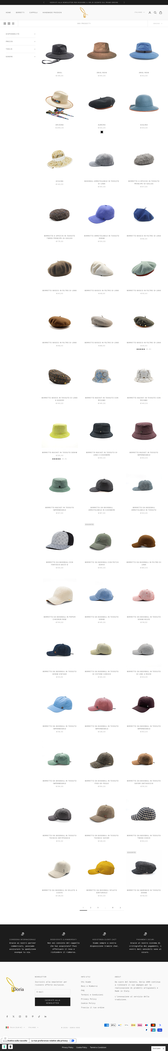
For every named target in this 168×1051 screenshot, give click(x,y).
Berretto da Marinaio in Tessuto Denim (144, 891)
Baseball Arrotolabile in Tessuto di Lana (101, 182)
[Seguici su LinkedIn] (45, 1016)
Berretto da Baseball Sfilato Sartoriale (102, 891)
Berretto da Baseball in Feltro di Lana (144, 563)
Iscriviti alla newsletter (52, 1001)
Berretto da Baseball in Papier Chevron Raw (60, 618)
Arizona (60, 125)
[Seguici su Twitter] (13, 1016)
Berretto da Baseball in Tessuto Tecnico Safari (102, 836)
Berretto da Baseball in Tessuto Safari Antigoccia (144, 782)
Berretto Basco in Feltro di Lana (144, 236)
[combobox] (158, 1048)
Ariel (59, 73)
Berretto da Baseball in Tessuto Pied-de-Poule (102, 782)
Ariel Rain (102, 73)
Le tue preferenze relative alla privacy (49, 1040)
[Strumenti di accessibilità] (10, 1046)
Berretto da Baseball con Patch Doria (102, 563)
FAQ (82, 991)
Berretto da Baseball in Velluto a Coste (59, 891)
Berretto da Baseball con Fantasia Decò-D (59, 563)
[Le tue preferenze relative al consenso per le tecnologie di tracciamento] (4, 1046)
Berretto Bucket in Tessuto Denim (59, 452)
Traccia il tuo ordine (92, 1008)
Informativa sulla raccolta (15, 1040)
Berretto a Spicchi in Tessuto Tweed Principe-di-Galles (59, 237)
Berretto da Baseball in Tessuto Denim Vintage (60, 672)
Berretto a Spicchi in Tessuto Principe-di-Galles (144, 182)
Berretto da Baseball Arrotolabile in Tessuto (144, 508)
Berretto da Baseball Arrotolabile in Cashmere (102, 508)
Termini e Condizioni (92, 995)
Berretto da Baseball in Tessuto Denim (102, 618)
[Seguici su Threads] (26, 1016)
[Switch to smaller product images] (9, 23)
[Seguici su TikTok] (39, 1016)
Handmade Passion (52, 12)
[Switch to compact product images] (13, 23)
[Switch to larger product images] (5, 23)
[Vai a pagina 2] (120, 907)
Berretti (20, 12)
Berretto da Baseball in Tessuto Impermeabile (60, 727)
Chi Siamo (86, 982)
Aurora (102, 125)
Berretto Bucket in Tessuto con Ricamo (102, 399)
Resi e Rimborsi (89, 986)
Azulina (144, 125)
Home (8, 12)
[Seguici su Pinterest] (32, 1016)
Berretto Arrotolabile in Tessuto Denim (101, 237)
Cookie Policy (88, 1003)
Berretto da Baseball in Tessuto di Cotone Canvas (102, 672)
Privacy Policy (89, 999)
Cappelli (34, 12)
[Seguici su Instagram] (20, 1016)
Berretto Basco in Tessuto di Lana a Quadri (60, 399)
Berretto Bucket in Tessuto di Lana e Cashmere (102, 453)
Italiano (138, 12)
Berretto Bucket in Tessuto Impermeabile (144, 453)
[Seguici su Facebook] (7, 1016)
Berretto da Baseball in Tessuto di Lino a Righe (144, 672)
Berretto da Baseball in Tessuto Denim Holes (144, 618)
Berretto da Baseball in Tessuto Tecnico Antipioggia (60, 836)
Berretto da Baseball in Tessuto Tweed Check (144, 836)
